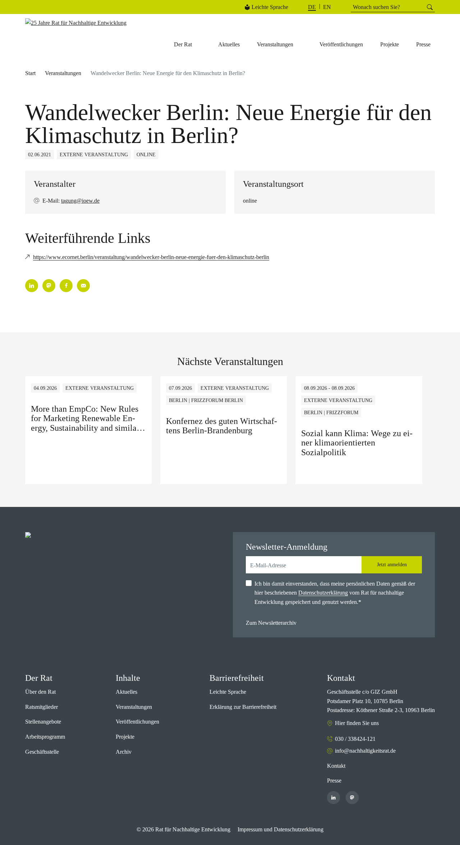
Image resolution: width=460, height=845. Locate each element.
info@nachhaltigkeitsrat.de (365, 751)
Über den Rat (40, 692)
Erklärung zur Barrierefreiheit (243, 707)
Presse (334, 780)
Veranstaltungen (63, 73)
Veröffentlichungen (137, 722)
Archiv (124, 752)
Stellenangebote (43, 722)
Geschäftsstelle (42, 752)
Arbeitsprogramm (45, 737)
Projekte (125, 737)
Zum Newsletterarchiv (271, 623)
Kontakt (336, 766)
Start (30, 73)
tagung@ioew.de (80, 201)
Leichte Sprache (270, 7)
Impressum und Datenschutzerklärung (280, 829)
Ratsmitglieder (41, 707)
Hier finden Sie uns (357, 723)
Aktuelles (126, 692)
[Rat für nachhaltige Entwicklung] (75, 23)
